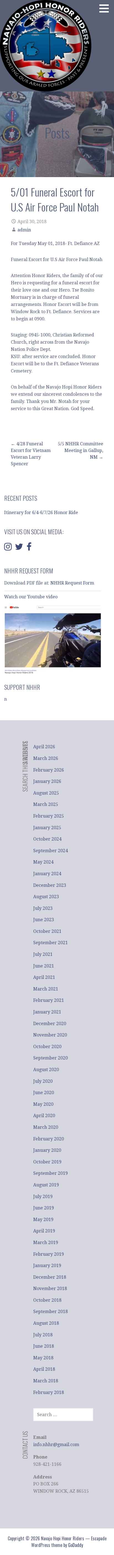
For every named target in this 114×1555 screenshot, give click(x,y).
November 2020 (50, 1035)
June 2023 (43, 919)
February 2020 (48, 1139)
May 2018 (43, 1357)
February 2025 (48, 816)
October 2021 (47, 931)
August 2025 (46, 793)
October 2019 (47, 1162)
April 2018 (44, 1369)
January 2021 (47, 1012)
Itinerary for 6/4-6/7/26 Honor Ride (41, 512)
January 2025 (47, 827)
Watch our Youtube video (31, 596)
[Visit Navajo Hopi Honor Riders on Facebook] (29, 548)
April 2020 (44, 1115)
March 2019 (45, 1242)
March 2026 (45, 758)
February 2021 (48, 1000)
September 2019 (50, 1173)
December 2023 (49, 885)
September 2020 (50, 1058)
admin (24, 230)
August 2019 (46, 1185)
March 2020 (45, 1127)
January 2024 (47, 873)
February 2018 (48, 1392)
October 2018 (47, 1300)
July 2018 (43, 1334)
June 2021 (43, 966)
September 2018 (50, 1311)
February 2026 (48, 770)
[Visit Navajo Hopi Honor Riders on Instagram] (8, 548)
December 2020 (49, 1023)
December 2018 (49, 1277)
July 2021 (43, 954)
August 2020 (46, 1069)
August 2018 (46, 1323)
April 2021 (44, 977)
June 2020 (43, 1092)
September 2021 (50, 942)
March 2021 (45, 989)
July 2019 (43, 1196)
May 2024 (43, 862)
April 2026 (44, 746)
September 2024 (50, 850)
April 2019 (44, 1231)
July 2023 (43, 908)
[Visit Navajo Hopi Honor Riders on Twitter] (19, 548)
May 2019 (43, 1219)
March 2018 (45, 1380)
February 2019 (48, 1254)
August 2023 (46, 896)
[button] (106, 8)
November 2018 (50, 1288)
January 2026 (47, 781)
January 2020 (47, 1150)
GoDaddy (75, 1545)
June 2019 (43, 1208)
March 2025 (45, 804)
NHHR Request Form (72, 583)
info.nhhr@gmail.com (56, 1444)
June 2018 (43, 1346)
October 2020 (47, 1046)
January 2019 (47, 1265)
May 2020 (43, 1104)
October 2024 (47, 839)
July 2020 (43, 1081)
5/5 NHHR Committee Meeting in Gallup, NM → (80, 450)
